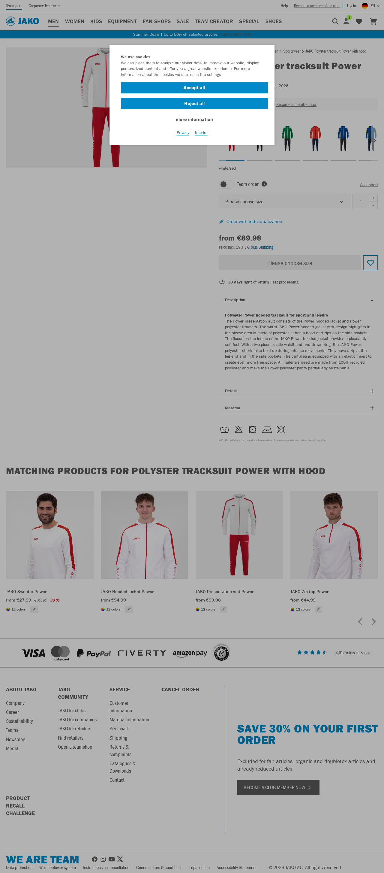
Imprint (201, 132)
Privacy (183, 132)
